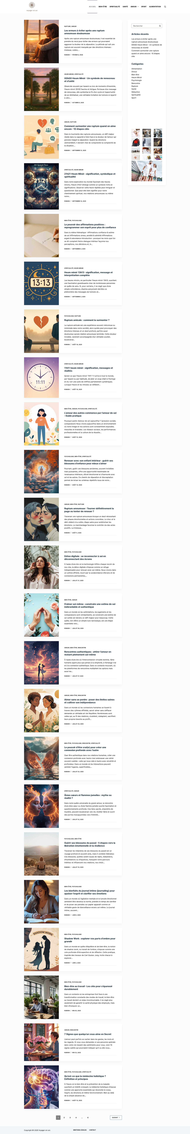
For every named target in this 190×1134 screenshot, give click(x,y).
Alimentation (155, 6)
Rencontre (82, 647)
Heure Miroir (69, 74)
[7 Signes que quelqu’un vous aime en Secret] (41, 1042)
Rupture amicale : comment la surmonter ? (86, 320)
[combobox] (145, 26)
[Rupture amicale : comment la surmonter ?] (41, 331)
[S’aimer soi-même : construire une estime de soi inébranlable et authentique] (41, 615)
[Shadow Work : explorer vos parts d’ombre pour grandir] (41, 949)
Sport (143, 6)
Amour (133, 6)
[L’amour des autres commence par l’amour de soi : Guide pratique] (41, 424)
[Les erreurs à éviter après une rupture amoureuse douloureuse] (41, 41)
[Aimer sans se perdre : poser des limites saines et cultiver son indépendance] (41, 710)
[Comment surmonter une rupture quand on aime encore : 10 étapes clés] (41, 137)
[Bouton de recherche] (160, 26)
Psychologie (76, 220)
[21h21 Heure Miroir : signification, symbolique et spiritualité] (41, 186)
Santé (125, 6)
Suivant (115, 1117)
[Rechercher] (165, 6)
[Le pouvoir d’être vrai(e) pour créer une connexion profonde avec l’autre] (41, 758)
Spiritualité (115, 6)
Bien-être (103, 6)
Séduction (136, 92)
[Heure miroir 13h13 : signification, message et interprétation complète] (41, 283)
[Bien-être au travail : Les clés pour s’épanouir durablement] (41, 997)
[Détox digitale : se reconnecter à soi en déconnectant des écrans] (41, 567)
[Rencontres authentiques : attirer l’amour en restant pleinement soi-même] (41, 663)
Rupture (67, 26)
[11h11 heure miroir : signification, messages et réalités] (41, 377)
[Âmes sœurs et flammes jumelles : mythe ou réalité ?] (41, 806)
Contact (92, 1130)
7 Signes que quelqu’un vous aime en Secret (87, 1034)
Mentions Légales (80, 1130)
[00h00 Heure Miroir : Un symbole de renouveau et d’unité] (41, 89)
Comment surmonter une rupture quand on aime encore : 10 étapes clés (146, 53)
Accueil (92, 6)
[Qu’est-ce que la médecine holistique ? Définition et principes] (41, 1087)
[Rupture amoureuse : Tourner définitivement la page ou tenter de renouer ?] (41, 519)
